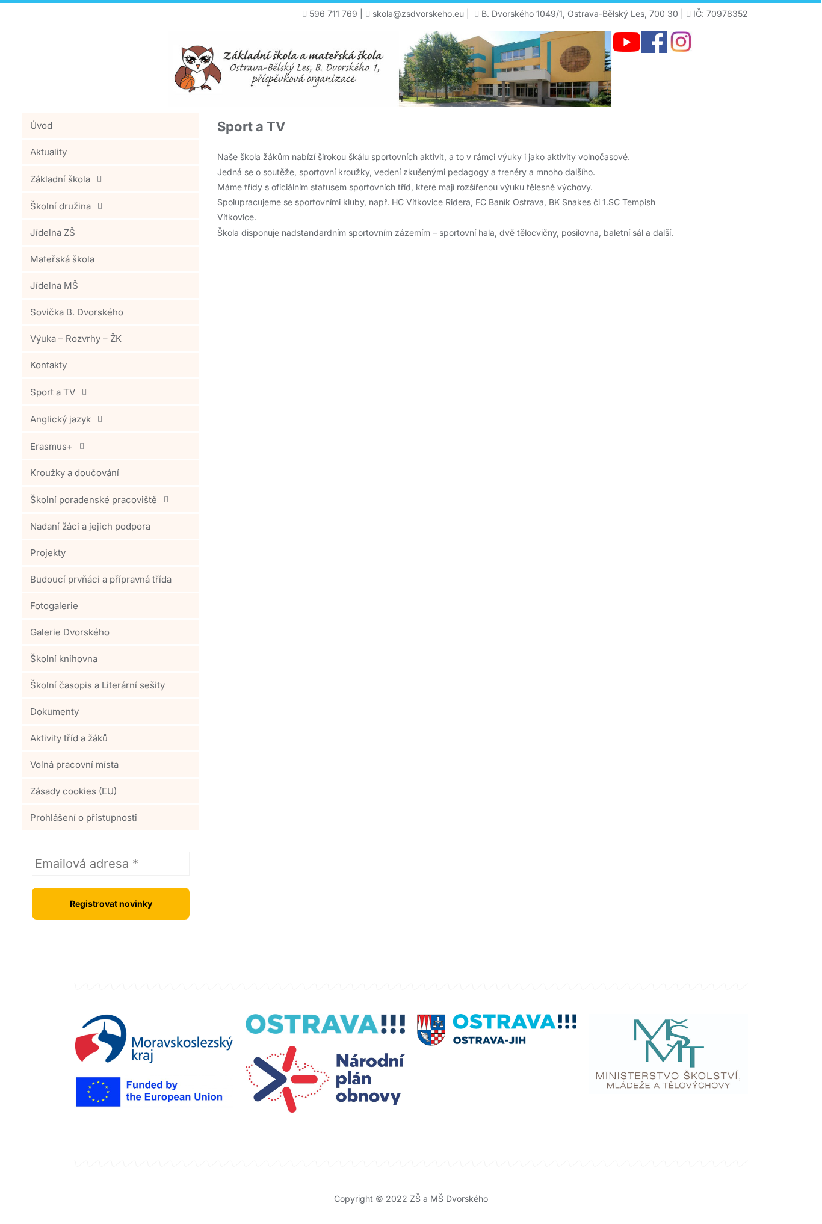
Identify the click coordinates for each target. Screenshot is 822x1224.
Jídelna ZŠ (52, 232)
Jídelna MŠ (54, 285)
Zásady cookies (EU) (73, 791)
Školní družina (60, 206)
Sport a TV (52, 392)
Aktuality (48, 152)
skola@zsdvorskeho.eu (418, 13)
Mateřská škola (62, 259)
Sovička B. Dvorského (76, 312)
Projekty (48, 552)
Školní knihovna (63, 658)
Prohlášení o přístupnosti (83, 817)
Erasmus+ (51, 446)
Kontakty (48, 365)
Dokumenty (54, 711)
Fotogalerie (54, 605)
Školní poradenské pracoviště (93, 499)
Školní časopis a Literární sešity (97, 685)
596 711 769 (333, 13)
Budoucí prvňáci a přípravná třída (101, 579)
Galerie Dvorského (70, 632)
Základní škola (60, 179)
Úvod (41, 125)
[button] (110, 178)
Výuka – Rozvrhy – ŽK (76, 338)
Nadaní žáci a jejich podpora (90, 526)
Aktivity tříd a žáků (69, 738)
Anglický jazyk (60, 419)
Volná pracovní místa (74, 764)
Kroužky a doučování (74, 472)
